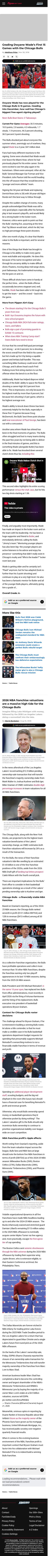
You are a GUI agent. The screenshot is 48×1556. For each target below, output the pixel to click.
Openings (33, 1508)
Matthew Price (11, 52)
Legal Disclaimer (37, 1525)
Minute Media (13, 1540)
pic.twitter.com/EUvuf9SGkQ (15, 1400)
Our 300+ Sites (36, 1512)
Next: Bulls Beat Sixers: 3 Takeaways (19, 118)
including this (27, 454)
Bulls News (13, 683)
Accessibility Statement (13, 1529)
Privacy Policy (8, 1521)
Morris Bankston (12, 721)
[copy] (16, 56)
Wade (11, 147)
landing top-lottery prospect (30, 872)
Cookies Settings (9, 1534)
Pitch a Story (35, 1517)
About (4, 1508)
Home (4, 683)
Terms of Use (35, 1521)
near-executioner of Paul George (21, 420)
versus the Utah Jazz (24, 490)
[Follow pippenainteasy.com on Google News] (42, 602)
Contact (5, 1512)
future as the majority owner (23, 1418)
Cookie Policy (8, 1525)
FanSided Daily (9, 1517)
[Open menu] (3, 3)
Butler (31, 536)
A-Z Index (33, 1529)
